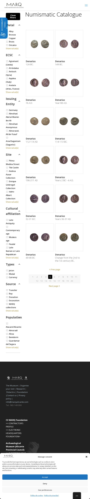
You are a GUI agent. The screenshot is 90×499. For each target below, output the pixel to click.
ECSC (9, 55)
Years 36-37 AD (63, 218)
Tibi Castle (14, 167)
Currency (13, 277)
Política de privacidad (51, 496)
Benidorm (13, 337)
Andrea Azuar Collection (11, 174)
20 (72, 281)
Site (8, 154)
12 (37, 281)
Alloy (11, 31)
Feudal (12, 244)
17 (59, 281)
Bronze (12, 34)
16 (54, 281)
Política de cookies (36, 496)
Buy (11, 293)
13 (41, 281)
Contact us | (12, 395)
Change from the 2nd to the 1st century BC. (67, 257)
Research (20, 388)
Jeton (11, 270)
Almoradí (13, 330)
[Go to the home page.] (14, 5)
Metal (10, 25)
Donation (13, 297)
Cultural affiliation (13, 211)
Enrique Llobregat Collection (11, 185)
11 (76, 276)
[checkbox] (7, 38)
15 (50, 281)
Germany (13, 110)
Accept (45, 477)
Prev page (55, 269)
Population (13, 317)
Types (10, 264)
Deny (45, 483)
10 (72, 276)
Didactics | (11, 392)
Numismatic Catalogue (53, 14)
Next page (53, 286)
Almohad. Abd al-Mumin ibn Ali (12, 117)
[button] (86, 457)
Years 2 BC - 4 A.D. (64, 179)
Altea (11, 333)
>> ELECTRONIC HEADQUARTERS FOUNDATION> (13, 433)
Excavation (14, 300)
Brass (11, 41)
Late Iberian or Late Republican (13, 251)
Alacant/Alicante (13, 327)
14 (46, 281)
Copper (12, 38)
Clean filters (13, 16)
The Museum (12, 385)
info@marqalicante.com (17, 402)
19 (67, 281)
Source (11, 284)
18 (63, 281)
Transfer (13, 290)
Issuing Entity (11, 101)
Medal (12, 274)
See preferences (45, 490)
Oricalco (13, 45)
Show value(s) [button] (12, 48)
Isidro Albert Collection (10, 195)
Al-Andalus (14, 68)
